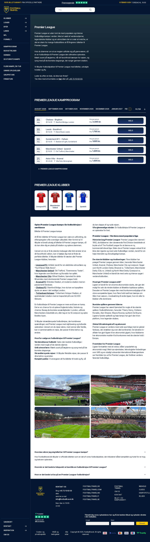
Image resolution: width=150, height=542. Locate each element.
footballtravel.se (91, 499)
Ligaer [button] (6, 22)
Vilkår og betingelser (55, 533)
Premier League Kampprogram (53, 169)
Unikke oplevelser (12, 71)
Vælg (130, 121)
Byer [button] (6, 27)
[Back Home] (12, 10)
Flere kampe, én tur (12, 66)
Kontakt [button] (7, 526)
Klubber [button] (7, 18)
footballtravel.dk (91, 486)
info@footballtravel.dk (64, 499)
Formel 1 (7, 39)
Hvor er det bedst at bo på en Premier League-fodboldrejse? (62, 474)
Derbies (7, 55)
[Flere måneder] (130, 109)
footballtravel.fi (91, 496)
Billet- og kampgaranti (120, 499)
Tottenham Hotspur (45, 293)
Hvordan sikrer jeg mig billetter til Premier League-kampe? (61, 452)
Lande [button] (6, 31)
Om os (6, 535)
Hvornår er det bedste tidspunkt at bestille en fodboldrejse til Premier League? (71, 467)
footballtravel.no (91, 493)
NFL (5, 35)
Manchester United (45, 270)
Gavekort (8, 522)
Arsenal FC (41, 282)
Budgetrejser (10, 51)
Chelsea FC (41, 287)
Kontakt (118, 495)
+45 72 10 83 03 (75, 79)
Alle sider (66, 533)
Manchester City (43, 276)
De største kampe (12, 59)
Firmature (8, 79)
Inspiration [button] (9, 530)
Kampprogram (10, 46)
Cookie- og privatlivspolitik (40, 533)
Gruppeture (9, 75)
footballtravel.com (92, 490)
